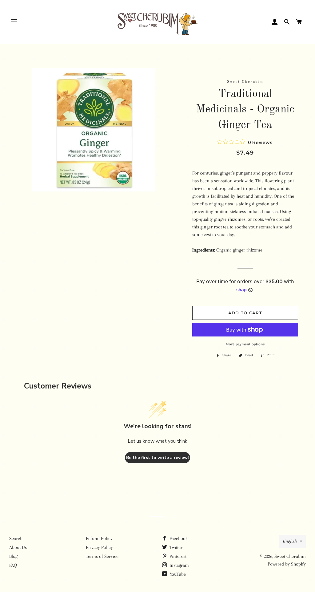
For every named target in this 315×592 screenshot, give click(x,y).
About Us (18, 547)
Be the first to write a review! (157, 458)
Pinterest (177, 556)
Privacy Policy (99, 547)
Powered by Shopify (287, 564)
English (290, 541)
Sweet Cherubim (290, 556)
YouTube (177, 574)
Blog (13, 556)
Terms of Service (102, 556)
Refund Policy (99, 538)
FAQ (13, 565)
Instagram (178, 565)
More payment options (245, 344)
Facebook (178, 538)
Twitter (175, 547)
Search (15, 538)
